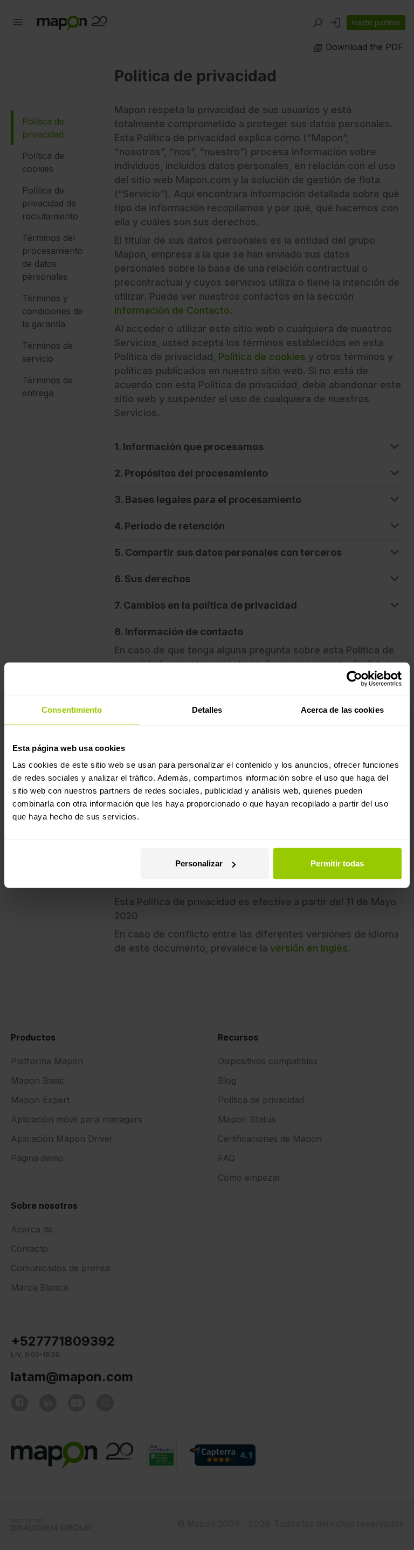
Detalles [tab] (207, 709)
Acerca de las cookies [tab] (342, 709)
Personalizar (199, 863)
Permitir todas (337, 863)
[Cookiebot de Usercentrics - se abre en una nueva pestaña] (354, 678)
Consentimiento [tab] (72, 709)
